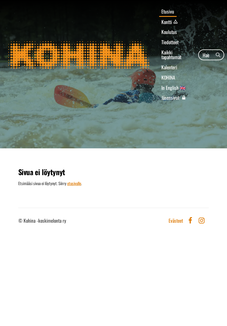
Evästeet (176, 220)
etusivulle (74, 183)
